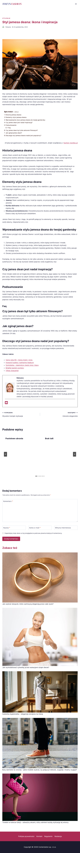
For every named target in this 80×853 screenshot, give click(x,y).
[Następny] (74, 454)
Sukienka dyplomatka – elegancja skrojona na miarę (22, 714)
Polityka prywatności (26, 836)
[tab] (36, 476)
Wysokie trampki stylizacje (12, 414)
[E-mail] (6, 403)
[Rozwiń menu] (76, 3)
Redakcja (58, 836)
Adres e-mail (35, 528)
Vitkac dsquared (12, 371)
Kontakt (39, 836)
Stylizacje (6, 18)
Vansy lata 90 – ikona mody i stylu (19, 360)
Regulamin (48, 836)
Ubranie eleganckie (70, 414)
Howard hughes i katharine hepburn (20, 363)
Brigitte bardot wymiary (15, 368)
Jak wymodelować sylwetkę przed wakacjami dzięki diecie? (25, 667)
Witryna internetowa (63, 528)
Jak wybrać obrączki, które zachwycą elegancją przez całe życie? (28, 604)
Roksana (8, 27)
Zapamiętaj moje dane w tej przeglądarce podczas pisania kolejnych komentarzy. (33, 533)
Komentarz (8, 501)
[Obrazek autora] (3, 27)
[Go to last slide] (5, 454)
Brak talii (49, 438)
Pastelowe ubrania (14, 438)
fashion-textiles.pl (71, 143)
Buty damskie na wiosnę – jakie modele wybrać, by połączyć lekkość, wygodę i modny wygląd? (39, 770)
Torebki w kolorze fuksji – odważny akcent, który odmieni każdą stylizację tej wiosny (35, 822)
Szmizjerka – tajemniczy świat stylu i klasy (22, 365)
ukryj (16, 112)
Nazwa (6, 528)
